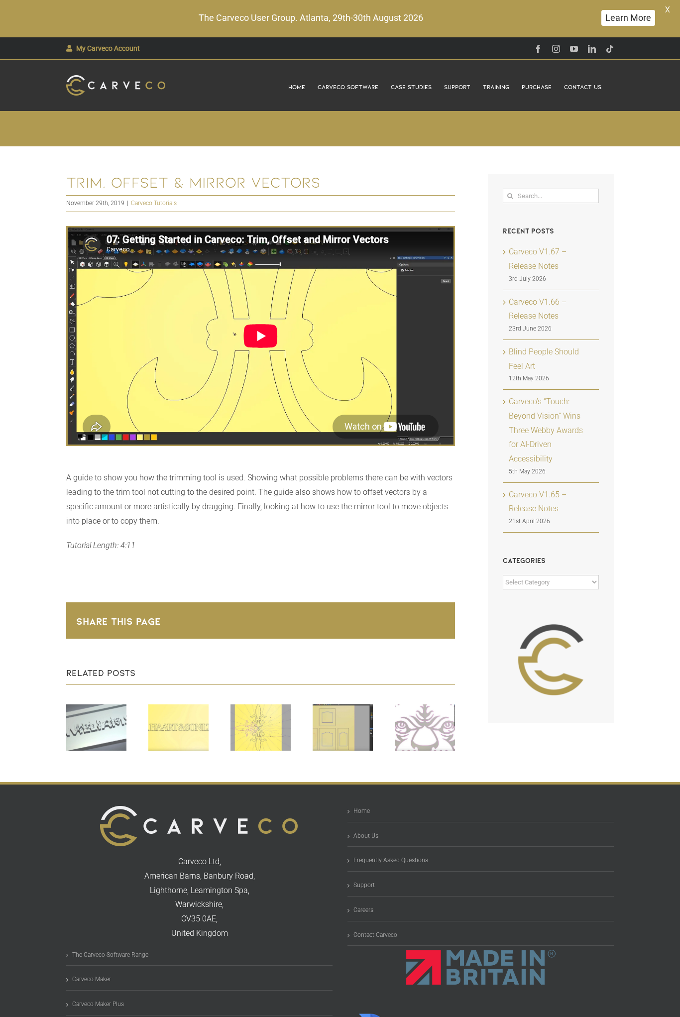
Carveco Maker (91, 979)
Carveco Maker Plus (98, 1004)
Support (364, 885)
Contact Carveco (375, 934)
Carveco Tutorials (154, 203)
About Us (365, 835)
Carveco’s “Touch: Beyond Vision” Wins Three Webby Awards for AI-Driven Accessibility (546, 430)
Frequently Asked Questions (390, 860)
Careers (363, 909)
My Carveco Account (108, 48)
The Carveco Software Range (110, 954)
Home (361, 810)
